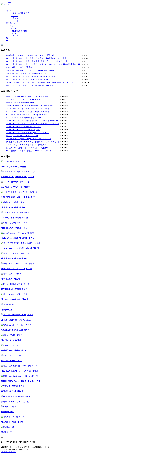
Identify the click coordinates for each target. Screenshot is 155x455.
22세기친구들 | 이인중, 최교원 (14, 350)
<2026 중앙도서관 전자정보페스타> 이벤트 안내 (26, 145)
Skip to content (6, 2)
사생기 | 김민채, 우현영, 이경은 (14, 228)
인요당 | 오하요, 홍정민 (11, 340)
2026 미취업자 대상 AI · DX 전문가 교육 (23, 99)
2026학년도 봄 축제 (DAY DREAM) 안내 (23, 130)
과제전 (13, 33)
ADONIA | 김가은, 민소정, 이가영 (15, 330)
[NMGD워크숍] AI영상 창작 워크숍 (21, 67)
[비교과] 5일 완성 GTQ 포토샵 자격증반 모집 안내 (27, 111)
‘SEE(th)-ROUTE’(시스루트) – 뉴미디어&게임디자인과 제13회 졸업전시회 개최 (39, 82)
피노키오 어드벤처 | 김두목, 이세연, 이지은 (19, 371)
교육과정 (14, 18)
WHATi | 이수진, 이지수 (11, 361)
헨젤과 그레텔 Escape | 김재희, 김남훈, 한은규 (20, 381)
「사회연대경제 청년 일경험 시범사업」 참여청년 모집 (29, 105)
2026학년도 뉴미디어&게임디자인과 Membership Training (30, 70)
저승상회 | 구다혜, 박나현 (12, 422)
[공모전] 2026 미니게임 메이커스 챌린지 (23, 102)
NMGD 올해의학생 (19, 31)
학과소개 (10, 11)
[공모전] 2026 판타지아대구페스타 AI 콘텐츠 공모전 (28, 96)
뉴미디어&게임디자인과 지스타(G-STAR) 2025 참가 (28, 79)
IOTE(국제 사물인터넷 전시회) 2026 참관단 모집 (26, 115)
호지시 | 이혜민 (7, 412)
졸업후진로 (11, 23)
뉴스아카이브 (16, 36)
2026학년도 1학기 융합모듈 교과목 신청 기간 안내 (27, 108)
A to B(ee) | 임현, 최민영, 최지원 (14, 217)
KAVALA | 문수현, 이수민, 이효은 (15, 187)
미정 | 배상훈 (6, 309)
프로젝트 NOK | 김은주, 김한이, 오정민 (17, 177)
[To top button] (2, 437)
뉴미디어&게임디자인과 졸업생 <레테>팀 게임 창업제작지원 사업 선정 (36, 61)
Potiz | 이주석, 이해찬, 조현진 (13, 166)
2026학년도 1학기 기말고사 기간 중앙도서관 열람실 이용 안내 (32, 124)
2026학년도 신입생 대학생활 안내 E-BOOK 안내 (26, 73)
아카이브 (10, 26)
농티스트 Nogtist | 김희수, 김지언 (15, 401)
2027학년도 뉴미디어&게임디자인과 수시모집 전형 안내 (30, 55)
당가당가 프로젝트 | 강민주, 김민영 (16, 320)
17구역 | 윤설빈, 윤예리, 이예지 (14, 289)
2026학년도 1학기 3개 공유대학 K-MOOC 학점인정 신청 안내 (32, 121)
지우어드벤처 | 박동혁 (10, 279)
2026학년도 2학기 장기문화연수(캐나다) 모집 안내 (27, 133)
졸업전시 (14, 28)
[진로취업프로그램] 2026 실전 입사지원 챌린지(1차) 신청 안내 (32, 142)
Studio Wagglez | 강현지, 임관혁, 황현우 (18, 238)
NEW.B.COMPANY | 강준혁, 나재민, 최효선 (20, 248)
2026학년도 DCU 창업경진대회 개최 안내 (23, 127)
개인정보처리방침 (8, 452)
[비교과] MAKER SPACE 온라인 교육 (22, 136)
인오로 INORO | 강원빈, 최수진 (14, 299)
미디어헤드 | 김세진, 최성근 (13, 207)
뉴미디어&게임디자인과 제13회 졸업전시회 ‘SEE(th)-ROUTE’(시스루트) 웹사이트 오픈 (43, 64)
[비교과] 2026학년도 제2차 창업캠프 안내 (23, 118)
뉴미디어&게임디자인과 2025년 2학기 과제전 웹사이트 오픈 (32, 76)
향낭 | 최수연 (6, 432)
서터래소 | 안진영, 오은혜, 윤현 (14, 258)
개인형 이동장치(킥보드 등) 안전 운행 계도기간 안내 (28, 139)
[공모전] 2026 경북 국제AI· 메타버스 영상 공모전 (27, 148)
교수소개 (14, 16)
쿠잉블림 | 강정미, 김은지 (12, 391)
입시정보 (14, 21)
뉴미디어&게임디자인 (20, 13)
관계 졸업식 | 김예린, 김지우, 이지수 (16, 269)
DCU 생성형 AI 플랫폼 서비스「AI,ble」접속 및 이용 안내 (31, 151)
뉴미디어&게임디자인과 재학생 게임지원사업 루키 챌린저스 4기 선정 (36, 58)
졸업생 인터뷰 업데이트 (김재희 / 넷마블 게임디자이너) (29, 85)
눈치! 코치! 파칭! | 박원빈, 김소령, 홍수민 (18, 197)
